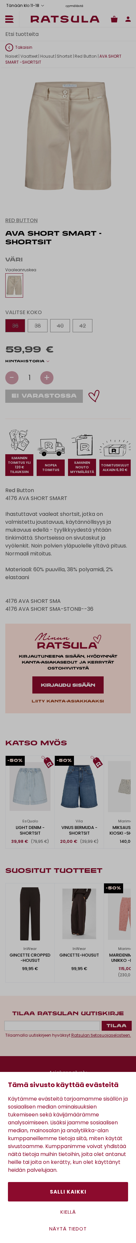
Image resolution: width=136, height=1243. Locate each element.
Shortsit (64, 56)
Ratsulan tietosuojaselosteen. (101, 1035)
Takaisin (23, 47)
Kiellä (68, 1211)
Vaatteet (29, 56)
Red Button (86, 56)
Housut (47, 56)
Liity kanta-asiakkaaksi (68, 701)
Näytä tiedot (68, 1228)
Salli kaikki (68, 1191)
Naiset (11, 56)
